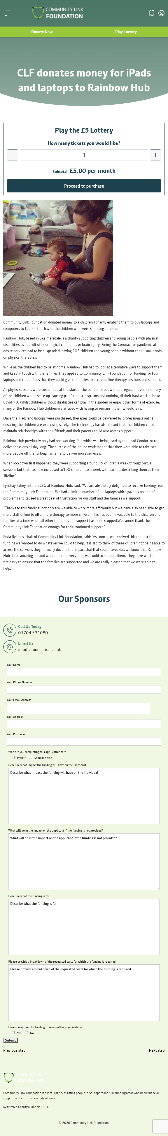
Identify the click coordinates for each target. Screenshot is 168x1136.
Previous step (14, 1050)
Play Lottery (126, 31)
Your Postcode (16, 734)
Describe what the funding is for (28, 896)
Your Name (14, 665)
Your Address (15, 717)
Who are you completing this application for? (37, 752)
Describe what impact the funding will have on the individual (47, 765)
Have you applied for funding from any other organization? (45, 1027)
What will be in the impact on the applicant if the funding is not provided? (55, 830)
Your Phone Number (19, 682)
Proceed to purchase (84, 186)
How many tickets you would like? (84, 143)
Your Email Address (19, 700)
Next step (157, 1050)
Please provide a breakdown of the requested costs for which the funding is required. (62, 962)
